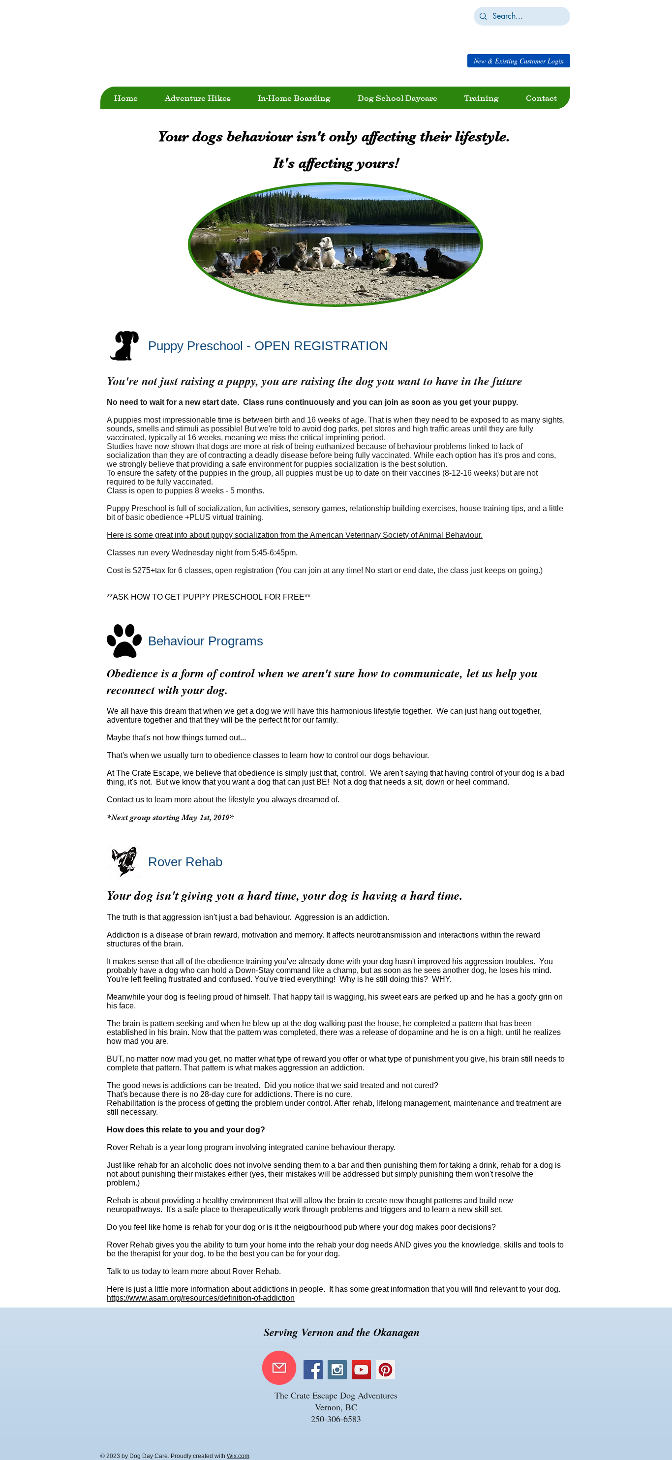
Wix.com (238, 1456)
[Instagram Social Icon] (337, 1369)
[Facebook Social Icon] (313, 1369)
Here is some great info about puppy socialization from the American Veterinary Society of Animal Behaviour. (295, 535)
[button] (518, 60)
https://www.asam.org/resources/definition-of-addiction (201, 1298)
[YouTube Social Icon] (361, 1369)
